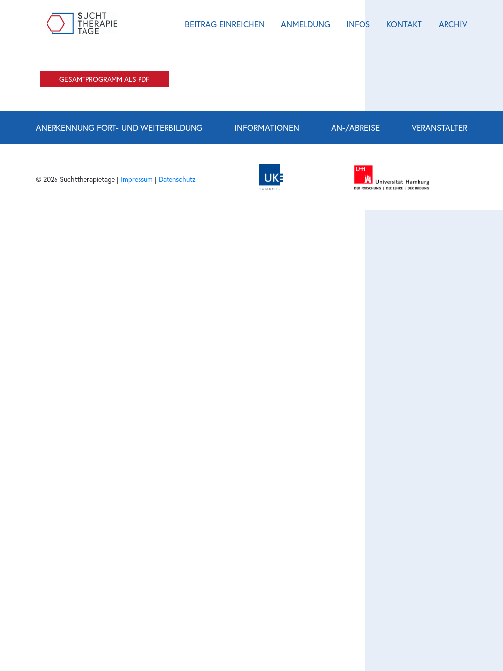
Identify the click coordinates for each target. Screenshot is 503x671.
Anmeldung (305, 24)
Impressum (137, 179)
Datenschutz (177, 179)
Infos (358, 24)
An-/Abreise (355, 127)
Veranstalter (439, 127)
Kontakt (404, 24)
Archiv (453, 24)
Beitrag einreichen (225, 24)
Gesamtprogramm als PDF (104, 79)
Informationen (266, 127)
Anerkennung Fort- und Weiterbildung (119, 127)
